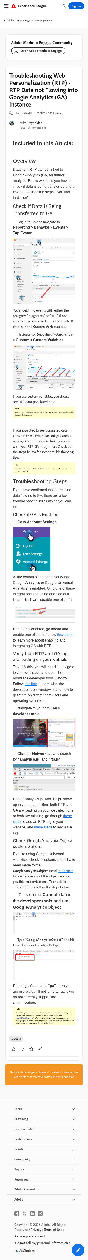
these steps (43, 827)
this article (65, 635)
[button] (24, 113)
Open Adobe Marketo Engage (41, 51)
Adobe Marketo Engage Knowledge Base (29, 20)
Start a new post (38, 1077)
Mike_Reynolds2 (31, 123)
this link (31, 684)
